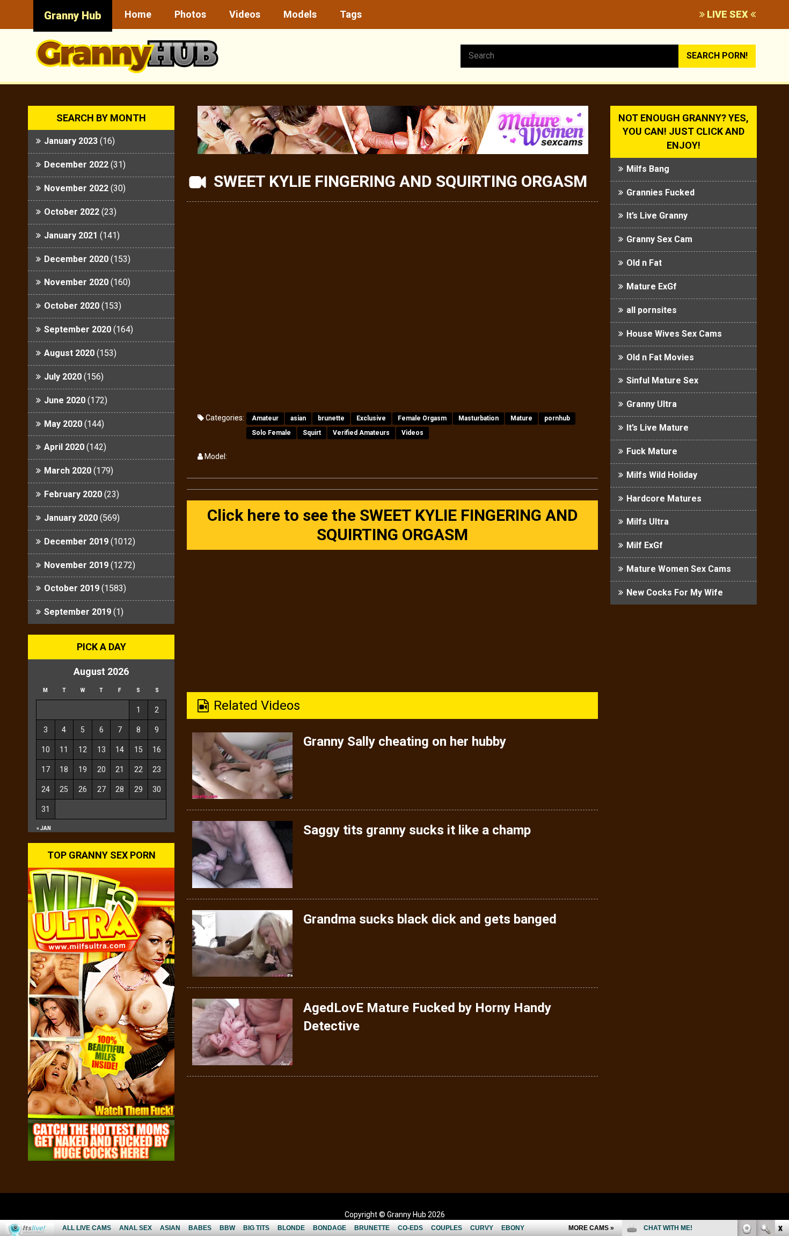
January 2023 (71, 141)
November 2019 (76, 565)
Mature (521, 418)
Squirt (312, 433)
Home (138, 14)
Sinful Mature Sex (662, 380)
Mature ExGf (651, 286)
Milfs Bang (647, 169)
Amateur (265, 418)
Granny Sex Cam (659, 239)
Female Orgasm (422, 418)
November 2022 (76, 188)
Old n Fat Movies (660, 357)
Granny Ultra (651, 404)
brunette (331, 418)
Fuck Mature (651, 451)
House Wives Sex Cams (674, 334)
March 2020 (67, 471)
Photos (190, 14)
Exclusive (371, 418)
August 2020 (69, 353)
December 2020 (76, 259)
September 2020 (77, 329)
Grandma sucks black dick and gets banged (430, 919)
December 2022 (76, 164)
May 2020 (63, 424)
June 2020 (64, 400)
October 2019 (71, 588)
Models (300, 14)
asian (298, 418)
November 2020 (76, 282)
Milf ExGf (644, 545)
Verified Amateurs (361, 433)
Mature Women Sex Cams (678, 569)
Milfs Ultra (647, 522)
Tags (351, 14)
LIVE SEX (727, 14)
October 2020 (71, 306)
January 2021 (71, 235)
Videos (244, 14)
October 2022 (71, 212)
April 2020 (64, 447)
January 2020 (71, 518)
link (779, 1068)
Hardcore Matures (664, 498)
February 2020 (73, 494)
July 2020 (63, 377)
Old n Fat (644, 263)
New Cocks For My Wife (674, 592)
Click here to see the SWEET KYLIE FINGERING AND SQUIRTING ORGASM (392, 525)
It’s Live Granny (657, 215)
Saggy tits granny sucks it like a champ (417, 830)
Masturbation (478, 418)
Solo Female (271, 433)
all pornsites (651, 310)
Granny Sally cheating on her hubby (404, 741)
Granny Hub (72, 15)
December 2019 (76, 541)
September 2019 (77, 612)
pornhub (557, 418)
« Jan (43, 828)
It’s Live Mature (657, 428)
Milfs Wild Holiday (661, 475)
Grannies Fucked (660, 192)
